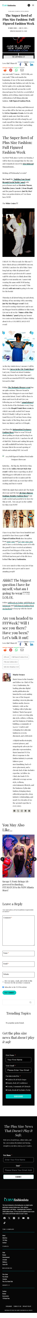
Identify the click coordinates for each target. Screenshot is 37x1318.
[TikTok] (4, 1223)
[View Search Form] (29, 5)
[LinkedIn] (31, 64)
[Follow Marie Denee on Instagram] (21, 810)
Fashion (4, 1291)
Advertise (4, 1238)
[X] (26, 64)
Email (6, 964)
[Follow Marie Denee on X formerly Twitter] (18, 810)
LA (19, 541)
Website (6, 974)
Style (3, 1253)
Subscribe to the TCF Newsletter (16, 987)
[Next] (34, 859)
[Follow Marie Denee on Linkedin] (25, 810)
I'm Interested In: (12, 1076)
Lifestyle (4, 1260)
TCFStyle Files (6, 1298)
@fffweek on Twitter (15, 602)
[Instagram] (14, 1218)
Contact (4, 1243)
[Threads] (19, 1218)
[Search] (30, 1002)
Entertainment (6, 1257)
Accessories (5, 1296)
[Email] (22, 70)
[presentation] (18, 856)
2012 (27, 541)
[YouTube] (23, 1218)
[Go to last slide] (2, 859)
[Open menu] (33, 5)
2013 (31, 541)
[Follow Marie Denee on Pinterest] (29, 810)
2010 (13, 541)
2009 (8, 541)
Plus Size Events (14, 11)
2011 (22, 541)
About (3, 1235)
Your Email (10, 1066)
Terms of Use (17, 1306)
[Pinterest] (10, 70)
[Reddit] (5, 70)
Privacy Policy (27, 1306)
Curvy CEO (5, 1264)
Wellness (4, 1262)
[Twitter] (9, 1218)
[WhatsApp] (16, 70)
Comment (7, 918)
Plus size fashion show (10, 662)
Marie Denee (13, 28)
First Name (10, 1055)
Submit (18, 1177)
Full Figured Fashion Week (19, 657)
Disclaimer (9, 1306)
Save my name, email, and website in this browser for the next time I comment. (18, 982)
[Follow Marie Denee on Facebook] (14, 810)
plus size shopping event (11, 667)
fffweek (6, 657)
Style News (25, 11)
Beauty (4, 1255)
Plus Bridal (5, 1277)
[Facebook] (20, 64)
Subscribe (18, 1096)
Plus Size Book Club (7, 1281)
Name (6, 953)
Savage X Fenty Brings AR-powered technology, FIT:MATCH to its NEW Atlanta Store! (18, 886)
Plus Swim (5, 1274)
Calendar (4, 1279)
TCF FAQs (4, 1240)
